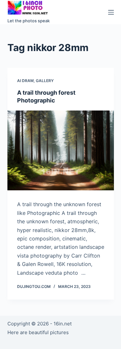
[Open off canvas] (111, 12)
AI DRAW (25, 80)
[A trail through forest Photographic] (60, 151)
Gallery (45, 80)
